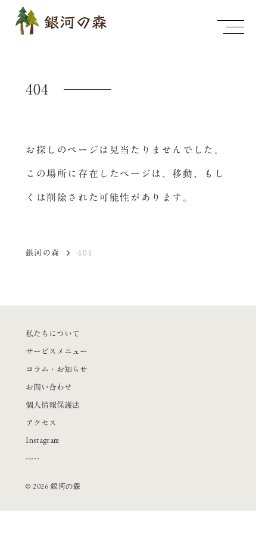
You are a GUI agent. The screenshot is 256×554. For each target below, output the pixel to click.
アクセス (41, 422)
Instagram (43, 440)
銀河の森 (43, 252)
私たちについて (53, 333)
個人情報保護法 (53, 405)
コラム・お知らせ (57, 369)
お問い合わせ (49, 387)
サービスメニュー (57, 351)
